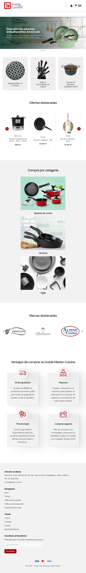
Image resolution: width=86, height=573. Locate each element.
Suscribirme (10, 551)
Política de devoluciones (14, 504)
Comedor (8, 522)
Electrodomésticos (11, 529)
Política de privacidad (12, 500)
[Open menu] (79, 5)
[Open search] (66, 6)
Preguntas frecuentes (12, 508)
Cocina (7, 518)
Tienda (7, 496)
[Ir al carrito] (76, 5)
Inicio (6, 493)
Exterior (7, 526)
